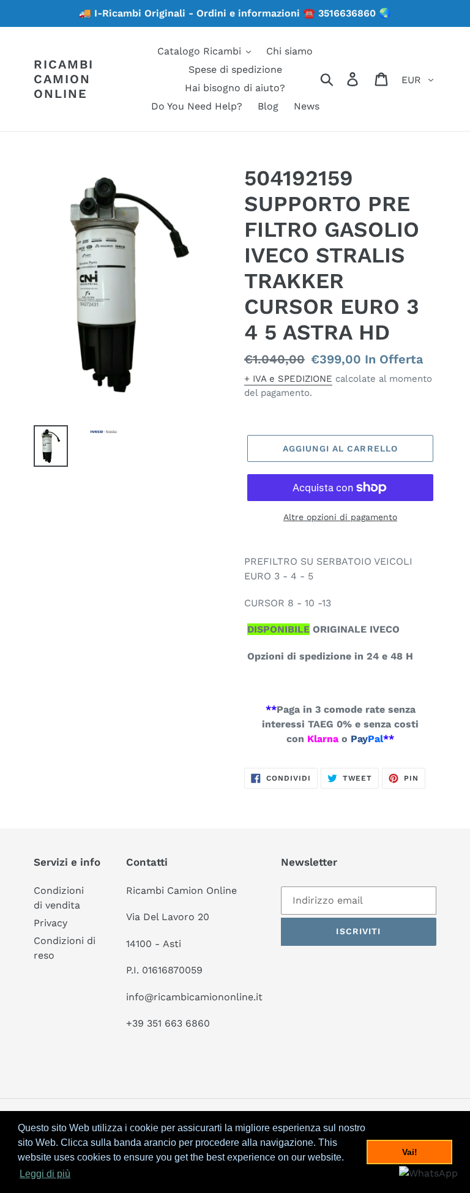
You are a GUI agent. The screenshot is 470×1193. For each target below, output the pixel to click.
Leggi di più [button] (45, 1174)
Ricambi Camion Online (64, 79)
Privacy (50, 923)
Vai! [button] (409, 1152)
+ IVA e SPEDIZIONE (288, 378)
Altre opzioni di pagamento (340, 517)
